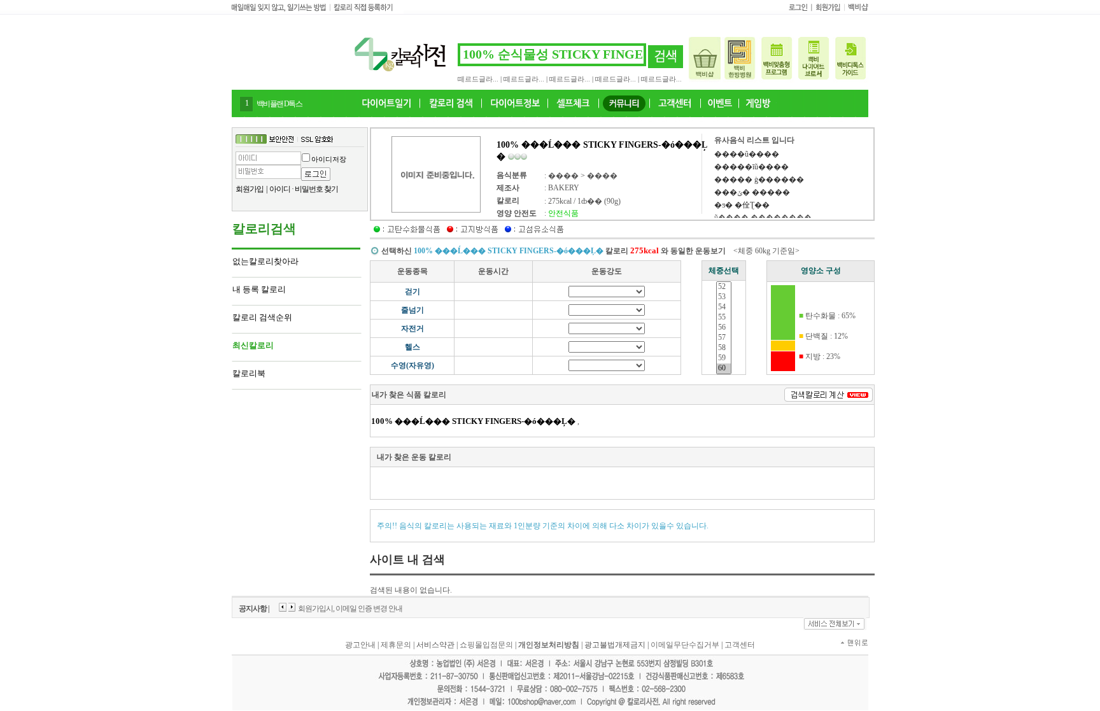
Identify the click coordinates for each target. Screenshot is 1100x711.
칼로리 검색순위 (262, 317)
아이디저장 (328, 159)
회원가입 (250, 189)
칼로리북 (248, 373)
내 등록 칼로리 (259, 289)
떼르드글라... (478, 79)
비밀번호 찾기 (316, 189)
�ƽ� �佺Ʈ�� (742, 205)
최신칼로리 (253, 345)
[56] (724, 328)
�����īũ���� (751, 166)
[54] (724, 307)
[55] (724, 318)
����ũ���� (746, 154)
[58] (724, 348)
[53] (724, 297)
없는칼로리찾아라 (265, 261)
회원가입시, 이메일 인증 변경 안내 (350, 608)
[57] (724, 338)
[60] (724, 368)
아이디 (279, 189)
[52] (724, 287)
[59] (724, 358)
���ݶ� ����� (752, 192)
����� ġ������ (759, 179)
